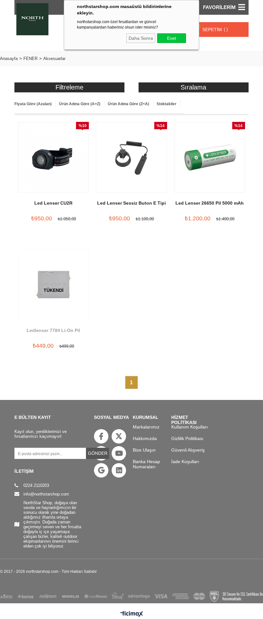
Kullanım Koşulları (189, 426)
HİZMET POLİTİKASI (184, 419)
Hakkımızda (145, 438)
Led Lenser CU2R (53, 203)
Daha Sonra (141, 38)
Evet (171, 38)
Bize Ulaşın (144, 450)
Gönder (97, 453)
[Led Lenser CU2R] (53, 157)
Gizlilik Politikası (187, 438)
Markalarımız (146, 426)
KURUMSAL (145, 417)
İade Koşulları (185, 461)
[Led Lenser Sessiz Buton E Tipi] (131, 157)
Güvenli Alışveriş (188, 450)
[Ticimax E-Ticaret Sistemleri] (131, 614)
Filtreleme (69, 87)
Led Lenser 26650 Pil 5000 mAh (209, 203)
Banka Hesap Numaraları (146, 464)
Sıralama (193, 87)
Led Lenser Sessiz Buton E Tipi (131, 203)
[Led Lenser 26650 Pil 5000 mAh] (209, 157)
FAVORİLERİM (219, 7)
